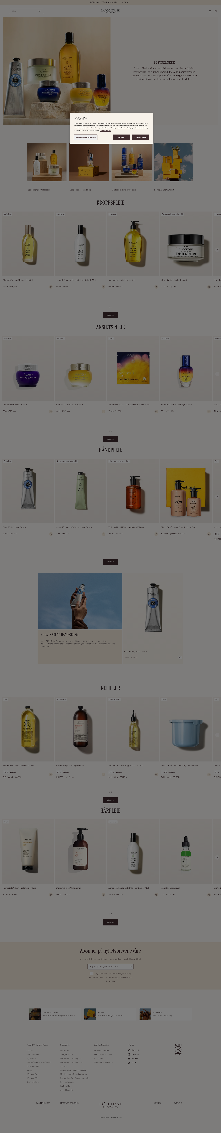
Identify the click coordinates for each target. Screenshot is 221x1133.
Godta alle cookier (140, 137)
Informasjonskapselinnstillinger (85, 137)
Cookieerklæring (105, 130)
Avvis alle (121, 137)
